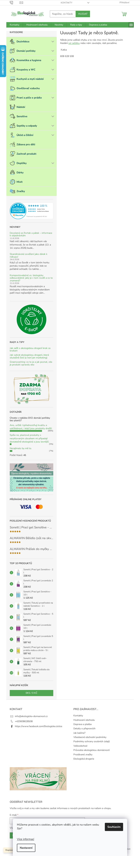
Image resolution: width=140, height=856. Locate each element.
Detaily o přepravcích (84, 728)
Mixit (20, 182)
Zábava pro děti (26, 144)
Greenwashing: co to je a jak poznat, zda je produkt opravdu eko (31, 363)
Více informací (25, 839)
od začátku (74, 43)
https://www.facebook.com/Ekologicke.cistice (38, 726)
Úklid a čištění (25, 135)
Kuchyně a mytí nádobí (30, 79)
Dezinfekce (23, 41)
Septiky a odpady (27, 125)
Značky (21, 191)
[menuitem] (14, 25)
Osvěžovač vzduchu (28, 88)
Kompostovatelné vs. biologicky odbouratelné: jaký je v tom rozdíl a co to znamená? (31, 278)
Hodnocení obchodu (84, 720)
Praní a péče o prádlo (29, 97)
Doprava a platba (82, 724)
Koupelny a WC (26, 69)
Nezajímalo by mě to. (21, 448)
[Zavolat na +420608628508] (15, 2)
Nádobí (21, 107)
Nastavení (26, 848)
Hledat (82, 13)
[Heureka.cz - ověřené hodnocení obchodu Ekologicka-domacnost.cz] (31, 211)
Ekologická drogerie (83, 758)
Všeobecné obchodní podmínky (89, 737)
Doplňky (22, 163)
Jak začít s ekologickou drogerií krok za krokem (30, 349)
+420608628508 (24, 721)
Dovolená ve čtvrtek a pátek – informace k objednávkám (31, 234)
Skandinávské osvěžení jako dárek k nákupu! (28, 255)
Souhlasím (114, 827)
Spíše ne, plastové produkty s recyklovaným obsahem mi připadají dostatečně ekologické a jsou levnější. (29, 438)
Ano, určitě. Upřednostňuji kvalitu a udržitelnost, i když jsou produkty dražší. (31, 427)
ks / (31, 693)
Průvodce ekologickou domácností (91, 750)
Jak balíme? (79, 733)
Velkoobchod (80, 745)
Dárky (20, 172)
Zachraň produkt (26, 153)
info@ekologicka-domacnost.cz (31, 716)
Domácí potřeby (26, 51)
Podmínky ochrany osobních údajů (91, 741)
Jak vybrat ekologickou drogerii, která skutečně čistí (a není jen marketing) (29, 356)
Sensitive (22, 116)
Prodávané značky (82, 754)
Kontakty (66, 2)
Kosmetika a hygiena (29, 60)
